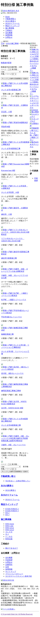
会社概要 (8, 33)
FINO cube (9, 526)
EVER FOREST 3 (12, 511)
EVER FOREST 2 (12, 509)
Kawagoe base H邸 (8, 170)
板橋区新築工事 (7, 334)
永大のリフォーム (12, 23)
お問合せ (8, 37)
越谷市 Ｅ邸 (6, 214)
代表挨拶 (8, 560)
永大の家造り (10, 21)
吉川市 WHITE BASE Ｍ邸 (12, 408)
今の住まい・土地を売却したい (17, 481)
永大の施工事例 (12, 43)
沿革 (7, 567)
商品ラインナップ (12, 26)
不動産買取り (10, 19)
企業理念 (8, 565)
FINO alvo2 (9, 528)
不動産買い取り (8, 476)
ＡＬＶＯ (8, 532)
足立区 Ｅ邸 (6, 112)
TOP (2, 43)
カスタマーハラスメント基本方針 (18, 576)
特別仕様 (8, 539)
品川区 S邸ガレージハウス (12, 373)
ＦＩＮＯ (8, 537)
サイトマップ (10, 571)
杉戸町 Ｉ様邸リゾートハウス (13, 300)
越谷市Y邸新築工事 (9, 258)
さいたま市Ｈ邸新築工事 (11, 90)
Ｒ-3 (7, 534)
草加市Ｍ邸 (5, 127)
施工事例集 (9, 28)
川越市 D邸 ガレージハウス (13, 445)
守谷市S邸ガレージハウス (11, 317)
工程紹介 (8, 30)
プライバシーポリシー (14, 574)
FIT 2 (7, 513)
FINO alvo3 (9, 530)
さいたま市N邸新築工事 (10, 148)
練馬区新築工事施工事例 (11, 391)
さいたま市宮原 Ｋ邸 (10, 192)
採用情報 (8, 35)
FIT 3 (7, 515)
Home (7, 17)
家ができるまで (11, 548)
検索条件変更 (6, 63)
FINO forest (9, 524)
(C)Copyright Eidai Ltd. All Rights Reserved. (17, 614)
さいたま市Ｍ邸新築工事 (11, 425)
